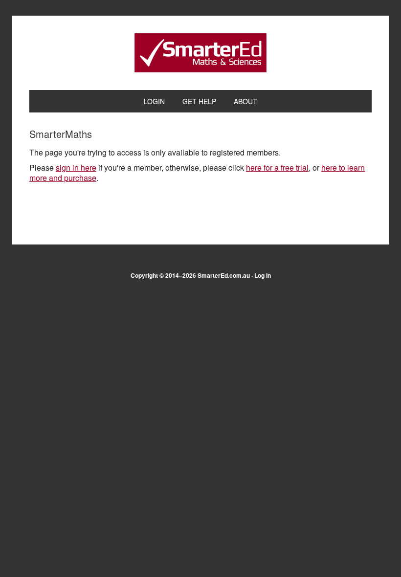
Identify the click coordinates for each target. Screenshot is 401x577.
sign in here (76, 167)
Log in (262, 275)
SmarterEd (200, 52)
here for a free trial (277, 167)
